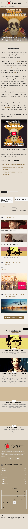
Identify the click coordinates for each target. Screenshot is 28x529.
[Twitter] (14, 458)
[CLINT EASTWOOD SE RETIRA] (14, 224)
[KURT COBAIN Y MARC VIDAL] (14, 394)
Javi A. (6, 40)
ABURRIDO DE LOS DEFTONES (14, 427)
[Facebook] (9, 45)
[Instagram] (10, 458)
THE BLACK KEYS (16, 61)
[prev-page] (12, 436)
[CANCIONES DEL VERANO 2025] (14, 251)
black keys (10, 192)
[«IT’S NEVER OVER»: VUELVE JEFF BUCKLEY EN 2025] (14, 365)
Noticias (17, 48)
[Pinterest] (16, 45)
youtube (15, 192)
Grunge (14, 401)
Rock (14, 48)
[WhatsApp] (19, 45)
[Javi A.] (3, 40)
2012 (15, 72)
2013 (19, 72)
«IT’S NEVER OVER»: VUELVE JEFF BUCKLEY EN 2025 (14, 374)
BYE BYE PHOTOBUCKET (21, 199)
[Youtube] (18, 458)
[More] (22, 45)
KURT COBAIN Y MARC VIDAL (14, 403)
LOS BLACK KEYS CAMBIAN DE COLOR (14, 164)
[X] (12, 45)
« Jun (2, 510)
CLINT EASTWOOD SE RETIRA (9, 230)
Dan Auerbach (5, 107)
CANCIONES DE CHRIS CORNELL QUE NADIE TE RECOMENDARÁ (6, 200)
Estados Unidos (20, 152)
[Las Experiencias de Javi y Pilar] (14, 2)
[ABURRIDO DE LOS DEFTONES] (14, 419)
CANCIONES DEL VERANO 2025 (10, 258)
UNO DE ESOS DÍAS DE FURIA (9, 244)
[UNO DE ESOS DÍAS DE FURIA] (14, 238)
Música (2, 6)
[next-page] (15, 436)
